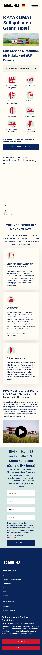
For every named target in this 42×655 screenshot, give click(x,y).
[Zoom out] (5, 208)
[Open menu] (34, 5)
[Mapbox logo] (8, 214)
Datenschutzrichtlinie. (10, 636)
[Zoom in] (5, 205)
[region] (21, 192)
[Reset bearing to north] (5, 211)
